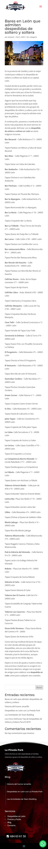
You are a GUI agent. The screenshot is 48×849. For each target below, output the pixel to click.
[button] (42, 843)
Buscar (39, 687)
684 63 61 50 (18, 836)
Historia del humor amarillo (17, 706)
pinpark (11, 37)
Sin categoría (32, 37)
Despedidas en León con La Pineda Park (22, 710)
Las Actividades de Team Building (19, 714)
